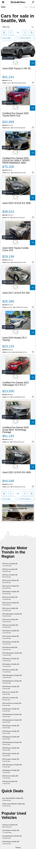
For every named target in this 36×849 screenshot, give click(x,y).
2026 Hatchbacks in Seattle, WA (12, 743)
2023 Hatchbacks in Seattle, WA (12, 682)
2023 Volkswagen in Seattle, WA (12, 654)
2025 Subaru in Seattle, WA (10, 631)
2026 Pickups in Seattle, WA (10, 749)
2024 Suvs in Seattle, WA (9, 570)
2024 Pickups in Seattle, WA (10, 687)
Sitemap (18, 847)
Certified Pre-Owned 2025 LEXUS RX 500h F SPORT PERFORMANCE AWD (16, 160)
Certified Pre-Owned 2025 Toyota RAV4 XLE (15, 114)
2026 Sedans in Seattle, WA (10, 710)
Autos (3, 7)
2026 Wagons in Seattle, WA (10, 771)
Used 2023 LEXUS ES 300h (16, 203)
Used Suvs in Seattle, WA (9, 826)
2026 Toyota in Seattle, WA (10, 604)
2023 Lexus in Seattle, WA (10, 620)
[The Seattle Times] (18, 2)
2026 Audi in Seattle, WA (9, 782)
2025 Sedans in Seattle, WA (10, 643)
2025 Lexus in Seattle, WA (10, 626)
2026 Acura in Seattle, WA (10, 777)
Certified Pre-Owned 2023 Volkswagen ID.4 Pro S (15, 383)
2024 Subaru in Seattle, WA (10, 659)
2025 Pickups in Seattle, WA (10, 732)
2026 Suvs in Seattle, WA (9, 598)
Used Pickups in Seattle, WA (10, 842)
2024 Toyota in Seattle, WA (10, 581)
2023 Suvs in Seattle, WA (9, 576)
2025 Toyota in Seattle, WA (10, 587)
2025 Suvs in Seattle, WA (9, 564)
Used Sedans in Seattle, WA (10, 831)
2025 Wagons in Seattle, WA (10, 738)
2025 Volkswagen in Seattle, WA (12, 615)
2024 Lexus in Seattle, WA (10, 609)
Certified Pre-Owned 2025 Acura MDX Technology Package (15, 429)
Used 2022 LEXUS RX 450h (16, 472)
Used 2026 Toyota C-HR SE (16, 68)
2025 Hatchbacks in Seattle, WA (12, 721)
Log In (26, 7)
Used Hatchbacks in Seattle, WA (12, 837)
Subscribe (32, 7)
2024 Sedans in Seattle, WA (10, 592)
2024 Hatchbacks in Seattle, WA (12, 715)
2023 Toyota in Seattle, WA (10, 637)
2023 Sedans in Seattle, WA (10, 665)
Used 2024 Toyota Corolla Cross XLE (15, 249)
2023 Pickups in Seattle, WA (10, 726)
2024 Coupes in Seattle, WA (10, 754)
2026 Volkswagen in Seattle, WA (12, 766)
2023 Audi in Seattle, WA (9, 648)
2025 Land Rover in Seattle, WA (11, 704)
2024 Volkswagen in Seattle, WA (12, 676)
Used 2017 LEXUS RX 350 (16, 293)
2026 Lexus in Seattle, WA (10, 693)
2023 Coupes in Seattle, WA (10, 760)
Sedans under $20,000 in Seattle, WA (13, 805)
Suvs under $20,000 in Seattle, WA (12, 799)
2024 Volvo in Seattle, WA (10, 699)
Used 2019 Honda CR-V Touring (14, 339)
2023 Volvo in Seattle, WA (10, 671)
